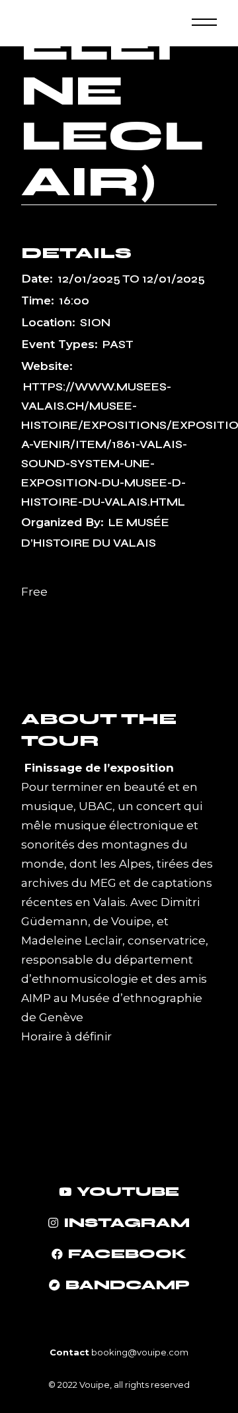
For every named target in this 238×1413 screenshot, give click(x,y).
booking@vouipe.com (138, 1352)
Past (118, 344)
